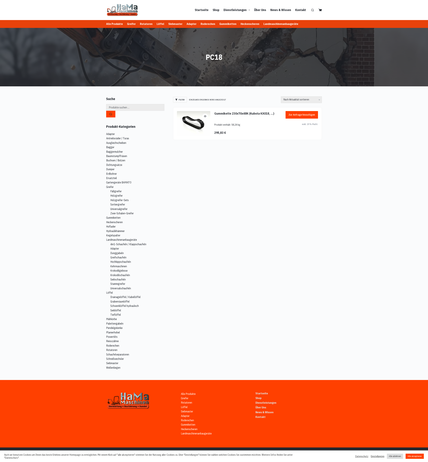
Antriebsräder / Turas (117, 138)
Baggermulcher (114, 151)
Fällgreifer (116, 191)
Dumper (110, 169)
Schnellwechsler (115, 358)
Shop (216, 10)
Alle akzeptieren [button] (415, 456)
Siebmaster (175, 24)
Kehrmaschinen (118, 266)
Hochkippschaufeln (120, 261)
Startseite (201, 10)
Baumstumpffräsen (116, 156)
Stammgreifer (117, 283)
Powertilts (112, 336)
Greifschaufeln (118, 257)
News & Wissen (280, 10)
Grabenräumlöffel (120, 301)
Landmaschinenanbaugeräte (280, 24)
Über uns (260, 10)
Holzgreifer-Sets (119, 200)
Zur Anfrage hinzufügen (302, 114)
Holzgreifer (116, 195)
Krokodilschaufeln (120, 275)
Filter (182, 100)
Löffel (160, 24)
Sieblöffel (115, 310)
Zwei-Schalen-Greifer (122, 213)
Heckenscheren (250, 24)
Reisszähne (112, 341)
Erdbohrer (111, 173)
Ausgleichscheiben (116, 142)
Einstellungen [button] (377, 456)
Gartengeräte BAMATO (118, 182)
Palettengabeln (114, 323)
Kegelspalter (113, 235)
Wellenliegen (113, 367)
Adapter (191, 24)
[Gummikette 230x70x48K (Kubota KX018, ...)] (193, 123)
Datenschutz (361, 456)
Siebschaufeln (118, 279)
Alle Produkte (114, 24)
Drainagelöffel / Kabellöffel (125, 297)
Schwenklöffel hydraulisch (124, 305)
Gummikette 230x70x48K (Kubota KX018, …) (244, 113)
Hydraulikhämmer (115, 231)
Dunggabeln (117, 253)
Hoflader (111, 226)
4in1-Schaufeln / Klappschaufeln (128, 244)
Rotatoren (146, 24)
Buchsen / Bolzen (115, 160)
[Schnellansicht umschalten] (205, 116)
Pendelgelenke (114, 328)
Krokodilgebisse (119, 270)
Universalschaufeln (120, 288)
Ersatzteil (111, 178)
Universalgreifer (119, 209)
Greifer (131, 24)
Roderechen (208, 24)
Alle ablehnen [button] (395, 456)
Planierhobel (113, 332)
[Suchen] (312, 10)
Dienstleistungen (235, 10)
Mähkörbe (111, 319)
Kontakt (300, 10)
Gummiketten (227, 24)
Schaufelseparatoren (117, 354)
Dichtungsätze (114, 165)
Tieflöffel (115, 314)
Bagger (110, 147)
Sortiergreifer (117, 204)
